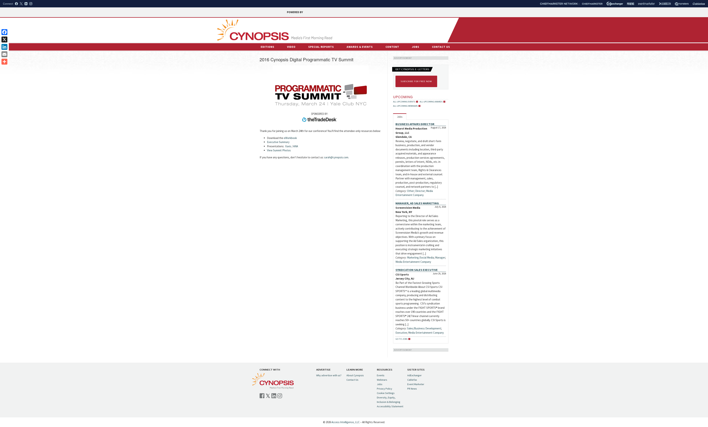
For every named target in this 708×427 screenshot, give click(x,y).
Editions (267, 47)
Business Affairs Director (414, 124)
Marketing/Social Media (420, 257)
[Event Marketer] (646, 4)
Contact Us (441, 47)
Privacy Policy (384, 388)
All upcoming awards (431, 102)
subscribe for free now (416, 81)
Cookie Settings (386, 393)
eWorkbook (290, 138)
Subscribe (443, 23)
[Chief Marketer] (592, 4)
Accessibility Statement (390, 406)
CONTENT (392, 47)
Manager (440, 257)
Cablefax (412, 379)
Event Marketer (415, 384)
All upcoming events (404, 102)
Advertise (429, 23)
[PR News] (630, 4)
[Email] (4, 54)
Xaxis (288, 146)
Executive (401, 332)
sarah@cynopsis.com (336, 157)
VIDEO (291, 47)
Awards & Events (360, 47)
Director (420, 191)
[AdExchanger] (615, 4)
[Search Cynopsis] (422, 31)
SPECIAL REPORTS (321, 47)
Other (410, 191)
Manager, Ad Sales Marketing (417, 203)
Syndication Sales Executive (416, 270)
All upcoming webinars (405, 106)
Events (380, 375)
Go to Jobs (401, 339)
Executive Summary (278, 142)
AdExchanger (414, 375)
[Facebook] (4, 32)
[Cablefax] (699, 4)
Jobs (415, 47)
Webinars (382, 379)
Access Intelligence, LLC (346, 422)
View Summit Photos (279, 150)
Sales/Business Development (424, 328)
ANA (295, 146)
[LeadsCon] (665, 4)
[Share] (4, 61)
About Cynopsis (355, 375)
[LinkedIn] (4, 47)
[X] (4, 39)
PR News (412, 388)
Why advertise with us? (328, 375)
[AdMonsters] (682, 3)
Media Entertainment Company (413, 262)
